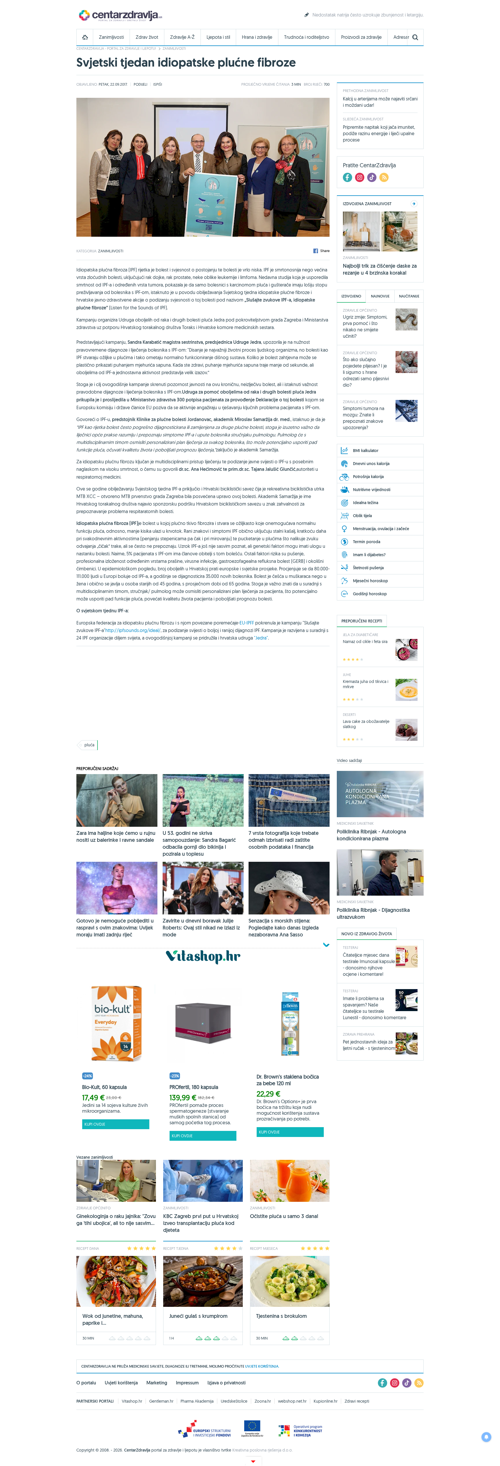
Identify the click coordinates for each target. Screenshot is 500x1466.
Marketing (156, 1383)
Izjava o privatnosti (226, 1383)
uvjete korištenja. (262, 1366)
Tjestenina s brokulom (281, 1316)
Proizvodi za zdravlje (361, 37)
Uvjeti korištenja (121, 1383)
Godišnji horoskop (370, 593)
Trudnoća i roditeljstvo (306, 37)
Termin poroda (366, 541)
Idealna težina (365, 502)
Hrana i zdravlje (257, 37)
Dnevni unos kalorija (371, 463)
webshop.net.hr (292, 1401)
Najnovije (380, 296)
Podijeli (140, 84)
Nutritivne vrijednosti (371, 489)
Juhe (347, 674)
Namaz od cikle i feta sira (365, 641)
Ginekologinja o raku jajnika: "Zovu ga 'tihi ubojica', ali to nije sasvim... (116, 1219)
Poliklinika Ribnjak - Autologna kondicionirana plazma (371, 835)
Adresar (401, 37)
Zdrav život (147, 37)
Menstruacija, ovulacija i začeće (381, 528)
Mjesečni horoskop (370, 580)
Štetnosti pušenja (368, 567)
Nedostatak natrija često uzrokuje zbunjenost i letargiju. (368, 15)
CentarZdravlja (119, 15)
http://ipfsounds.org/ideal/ (133, 630)
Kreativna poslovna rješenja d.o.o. (262, 1450)
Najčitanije (409, 296)
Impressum (187, 1383)
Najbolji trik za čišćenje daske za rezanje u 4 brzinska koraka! (380, 269)
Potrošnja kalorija (368, 476)
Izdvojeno (351, 296)
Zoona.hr (263, 1401)
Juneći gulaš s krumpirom (198, 1316)
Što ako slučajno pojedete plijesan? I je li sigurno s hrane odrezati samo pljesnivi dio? (366, 372)
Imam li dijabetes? (369, 554)
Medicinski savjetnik (355, 823)
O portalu (86, 1383)
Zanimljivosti (111, 37)
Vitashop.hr (132, 1401)
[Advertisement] (203, 692)
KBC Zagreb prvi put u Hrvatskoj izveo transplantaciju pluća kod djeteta (200, 1223)
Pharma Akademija (197, 1401)
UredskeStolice (234, 1401)
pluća (89, 744)
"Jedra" (261, 638)
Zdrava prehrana (358, 1034)
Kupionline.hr (325, 1401)
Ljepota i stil (218, 37)
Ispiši (157, 84)
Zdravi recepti (357, 1401)
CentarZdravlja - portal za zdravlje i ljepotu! (116, 48)
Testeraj (350, 947)
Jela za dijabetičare (360, 634)
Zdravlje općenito (93, 1208)
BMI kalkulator (365, 450)
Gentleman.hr (161, 1401)
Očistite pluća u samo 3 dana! (284, 1216)
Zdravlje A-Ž (182, 37)
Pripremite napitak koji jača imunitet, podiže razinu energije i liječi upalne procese (379, 133)
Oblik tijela (362, 515)
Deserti (349, 714)
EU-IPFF (247, 623)
